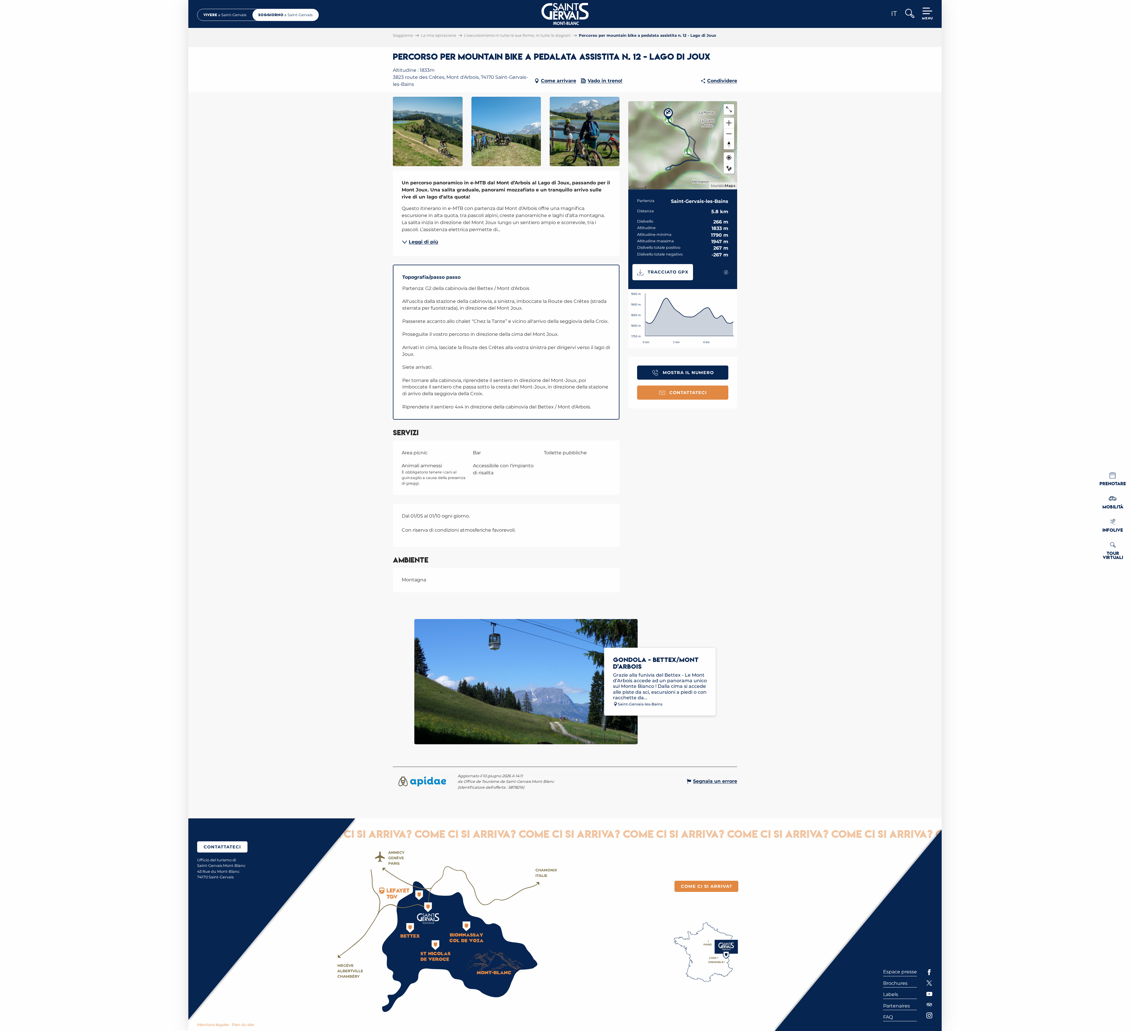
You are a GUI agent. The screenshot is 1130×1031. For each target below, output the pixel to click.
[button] (909, 14)
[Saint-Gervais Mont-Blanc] (565, 14)
